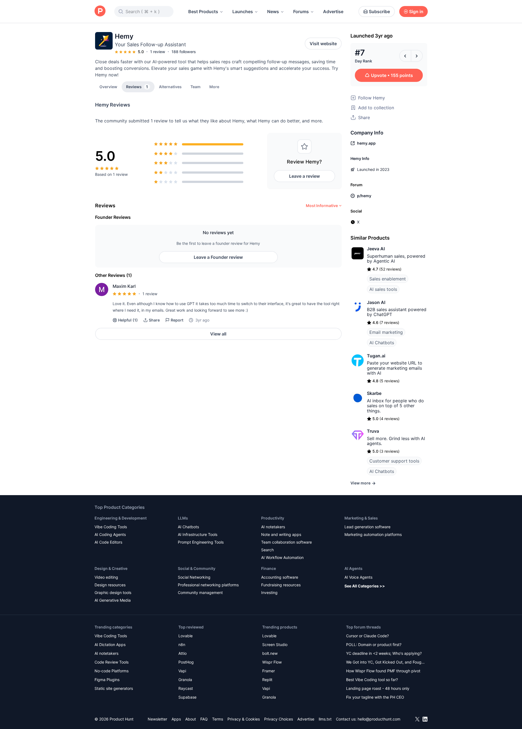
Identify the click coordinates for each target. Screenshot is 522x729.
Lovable (185, 635)
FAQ (204, 719)
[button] (214, 86)
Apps (176, 719)
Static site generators (114, 688)
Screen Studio (274, 644)
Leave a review (304, 176)
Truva (373, 431)
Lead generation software (367, 526)
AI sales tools (383, 289)
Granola (185, 679)
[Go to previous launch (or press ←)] (405, 55)
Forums (301, 11)
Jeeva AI (376, 248)
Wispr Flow (272, 662)
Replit (267, 679)
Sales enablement (387, 279)
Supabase (187, 697)
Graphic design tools (113, 592)
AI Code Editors (108, 542)
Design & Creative (111, 568)
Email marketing (386, 332)
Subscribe (379, 11)
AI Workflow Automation (282, 557)
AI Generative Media (113, 600)
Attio (182, 653)
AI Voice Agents (358, 577)
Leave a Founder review (218, 257)
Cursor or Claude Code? (367, 635)
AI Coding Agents (110, 534)
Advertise (333, 11)
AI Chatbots (381, 342)
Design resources (110, 584)
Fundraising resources (281, 584)
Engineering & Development (121, 518)
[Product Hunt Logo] (100, 11)
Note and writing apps (281, 534)
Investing (269, 592)
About (190, 719)
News (273, 11)
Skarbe (374, 393)
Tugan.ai (376, 355)
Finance (268, 568)
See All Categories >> (364, 586)
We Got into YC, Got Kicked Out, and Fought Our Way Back (385, 662)
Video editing (106, 577)
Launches (242, 11)
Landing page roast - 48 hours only (377, 688)
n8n (181, 644)
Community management (200, 592)
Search (267, 549)
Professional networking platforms (208, 584)
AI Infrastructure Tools (197, 534)
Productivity (272, 518)
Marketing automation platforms (373, 534)
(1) (128, 320)
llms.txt (325, 719)
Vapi (182, 670)
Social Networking (194, 577)
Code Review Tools (112, 662)
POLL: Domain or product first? (373, 644)
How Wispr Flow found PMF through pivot (383, 670)
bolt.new (270, 653)
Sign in (416, 11)
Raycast (185, 688)
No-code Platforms (112, 670)
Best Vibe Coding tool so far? (372, 679)
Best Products (203, 11)
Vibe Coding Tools (111, 526)
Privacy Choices (278, 719)
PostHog (186, 662)
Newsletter (157, 719)
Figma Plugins (107, 679)
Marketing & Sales (361, 518)
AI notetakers (273, 526)
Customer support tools (394, 461)
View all (218, 334)
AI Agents (353, 568)
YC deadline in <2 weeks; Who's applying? (384, 653)
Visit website (323, 43)
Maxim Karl (124, 286)
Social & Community (196, 568)
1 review (157, 51)
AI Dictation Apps (110, 644)
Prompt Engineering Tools (201, 542)
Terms (217, 719)
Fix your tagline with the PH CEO (375, 697)
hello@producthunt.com (379, 719)
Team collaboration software (286, 542)
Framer (268, 670)
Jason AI (376, 302)
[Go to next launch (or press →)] (416, 55)
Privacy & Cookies (243, 719)
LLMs (183, 518)
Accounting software (279, 577)
